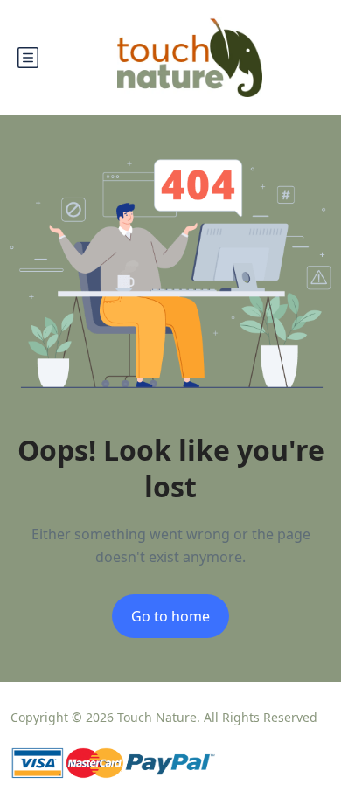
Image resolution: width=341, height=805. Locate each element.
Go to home (170, 616)
